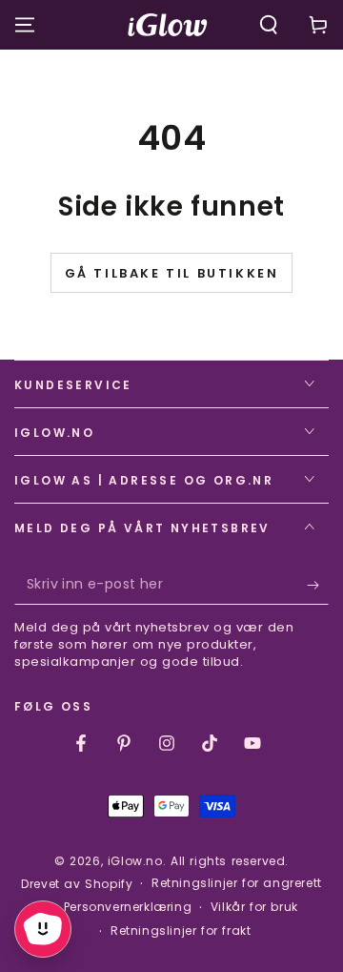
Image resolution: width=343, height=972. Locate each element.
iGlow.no (135, 861)
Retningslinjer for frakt (181, 931)
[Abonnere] (318, 586)
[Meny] (25, 25)
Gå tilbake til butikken (172, 273)
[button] (268, 25)
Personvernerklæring (128, 907)
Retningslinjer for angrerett (236, 883)
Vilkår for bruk (254, 907)
